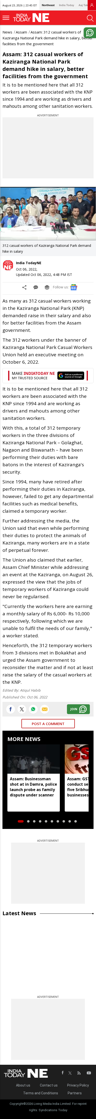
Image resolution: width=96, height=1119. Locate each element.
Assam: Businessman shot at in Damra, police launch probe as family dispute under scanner (33, 787)
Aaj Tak (83, 5)
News (7, 32)
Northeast (48, 5)
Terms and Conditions (40, 1093)
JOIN (73, 709)
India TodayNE (28, 263)
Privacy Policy (78, 1085)
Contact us (49, 1085)
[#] (33, 709)
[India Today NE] (32, 17)
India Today (66, 5)
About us (23, 1085)
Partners (75, 1093)
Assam (21, 32)
